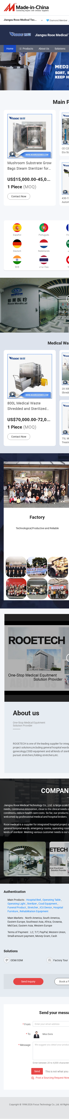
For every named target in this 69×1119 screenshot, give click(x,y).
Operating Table (52, 899)
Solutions (60, 48)
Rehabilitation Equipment (34, 911)
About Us (44, 48)
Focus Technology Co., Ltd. (46, 1104)
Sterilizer (32, 903)
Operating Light (16, 903)
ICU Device (46, 907)
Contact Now (18, 196)
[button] (67, 86)
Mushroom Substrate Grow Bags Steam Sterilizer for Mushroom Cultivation (29, 165)
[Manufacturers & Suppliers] (27, 7)
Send (37, 1071)
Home (9, 48)
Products (28, 48)
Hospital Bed (33, 899)
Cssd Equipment (47, 903)
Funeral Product (17, 907)
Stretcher (33, 907)
